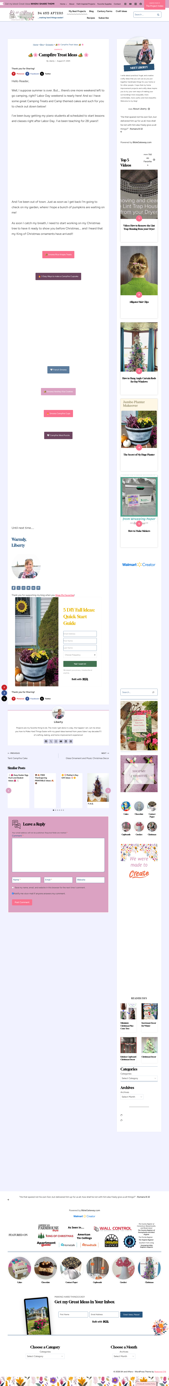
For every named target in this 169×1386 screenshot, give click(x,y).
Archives (125, 1092)
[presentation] (98, 787)
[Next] (108, 790)
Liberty (52, 61)
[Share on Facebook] (4, 693)
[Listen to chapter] (139, 131)
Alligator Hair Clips (139, 302)
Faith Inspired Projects (86, 4)
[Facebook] (140, 4)
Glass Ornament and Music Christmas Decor (87, 755)
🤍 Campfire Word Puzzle (58, 435)
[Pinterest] (125, 4)
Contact (117, 4)
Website (81, 879)
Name (17, 879)
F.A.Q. (91, 804)
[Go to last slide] (8, 790)
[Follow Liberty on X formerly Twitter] (51, 741)
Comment (18, 835)
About (71, 4)
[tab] (53, 810)
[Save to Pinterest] (4, 687)
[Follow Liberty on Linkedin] (66, 741)
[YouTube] (130, 4)
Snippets (49, 44)
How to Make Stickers (139, 531)
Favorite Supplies (104, 4)
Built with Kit (80, 679)
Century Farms (104, 11)
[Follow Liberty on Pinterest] (71, 741)
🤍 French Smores (58, 370)
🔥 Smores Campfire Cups (58, 413)
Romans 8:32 (136, 129)
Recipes (91, 18)
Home (35, 44)
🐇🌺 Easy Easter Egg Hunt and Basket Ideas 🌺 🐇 (18, 778)
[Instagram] (135, 4)
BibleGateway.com (142, 142)
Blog (91, 11)
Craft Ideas (121, 11)
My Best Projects (77, 11)
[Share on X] (4, 698)
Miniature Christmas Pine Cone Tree (127, 1026)
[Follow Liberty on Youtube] (61, 741)
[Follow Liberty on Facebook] (46, 741)
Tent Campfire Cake (17, 755)
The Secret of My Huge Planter (139, 454)
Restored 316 (160, 1371)
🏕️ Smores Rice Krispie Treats (58, 254)
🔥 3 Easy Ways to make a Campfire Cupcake (58, 276)
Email (48, 879)
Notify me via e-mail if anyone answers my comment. (39, 893)
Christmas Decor (149, 1057)
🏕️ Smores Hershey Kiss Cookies (58, 391)
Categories (126, 1073)
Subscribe (103, 18)
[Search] (153, 692)
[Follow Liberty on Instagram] (56, 741)
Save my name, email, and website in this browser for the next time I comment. (50, 887)
